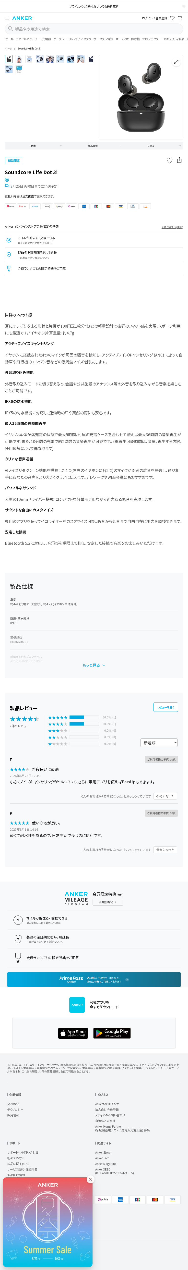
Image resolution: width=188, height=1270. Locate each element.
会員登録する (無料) (172, 227)
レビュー (152, 146)
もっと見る (91, 665)
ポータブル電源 (103, 39)
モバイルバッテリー (28, 39)
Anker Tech (102, 1158)
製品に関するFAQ (18, 1163)
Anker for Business (107, 1104)
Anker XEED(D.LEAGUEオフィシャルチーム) (114, 1171)
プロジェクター (151, 39)
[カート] (180, 19)
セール (9, 39)
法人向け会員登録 (107, 1109)
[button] (7, 18)
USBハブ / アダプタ (79, 39)
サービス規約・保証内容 (22, 1169)
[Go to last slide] (107, 97)
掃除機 (135, 39)
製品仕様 (93, 146)
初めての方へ (16, 1158)
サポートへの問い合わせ (22, 1152)
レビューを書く (165, 707)
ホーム (8, 48)
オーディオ (122, 39)
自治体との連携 (105, 1121)
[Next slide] (175, 97)
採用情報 (13, 1115)
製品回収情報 (16, 1175)
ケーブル (58, 39)
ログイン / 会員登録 (154, 18)
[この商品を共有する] (179, 160)
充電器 (46, 39)
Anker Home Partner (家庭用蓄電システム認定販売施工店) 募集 (122, 1128)
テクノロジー (15, 1109)
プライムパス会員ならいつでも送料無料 (94, 6)
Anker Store (102, 1152)
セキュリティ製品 (174, 39)
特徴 (33, 146)
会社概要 (13, 1104)
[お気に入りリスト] (172, 19)
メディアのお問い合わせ (110, 1115)
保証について (42, 257)
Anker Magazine (105, 1163)
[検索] (10, 29)
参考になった (165, 796)
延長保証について (53, 941)
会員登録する (106, 902)
